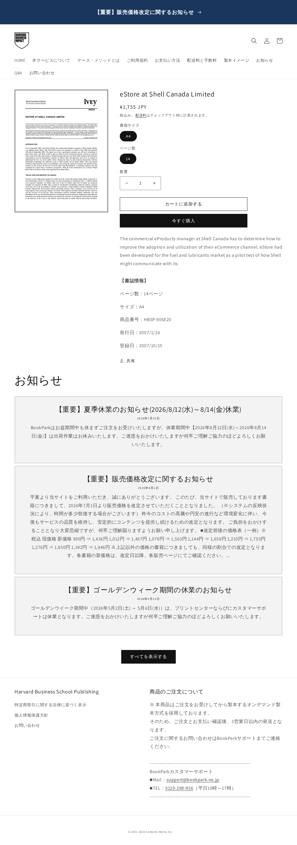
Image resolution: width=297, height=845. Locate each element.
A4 (128, 136)
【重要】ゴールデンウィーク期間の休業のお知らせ (148, 589)
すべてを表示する (148, 656)
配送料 (140, 115)
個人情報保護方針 (31, 715)
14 (128, 158)
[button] (254, 40)
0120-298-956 (179, 788)
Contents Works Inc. (159, 832)
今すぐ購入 (183, 220)
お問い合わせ (27, 725)
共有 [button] (130, 360)
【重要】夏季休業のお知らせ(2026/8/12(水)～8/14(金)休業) (148, 409)
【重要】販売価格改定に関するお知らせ (149, 478)
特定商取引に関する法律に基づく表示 (50, 704)
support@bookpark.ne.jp (192, 780)
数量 (124, 171)
